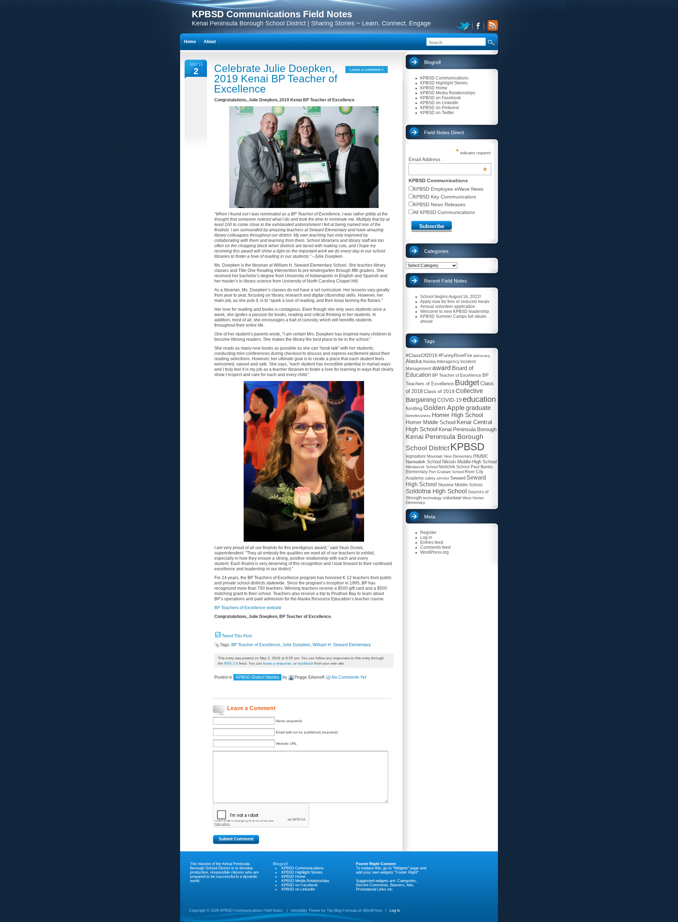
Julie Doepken (296, 644)
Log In (394, 910)
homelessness (418, 416)
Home (190, 41)
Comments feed (435, 547)
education (479, 399)
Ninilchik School (454, 467)
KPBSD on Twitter (437, 112)
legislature (416, 456)
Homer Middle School (431, 422)
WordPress (372, 910)
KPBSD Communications (444, 78)
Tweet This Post (237, 635)
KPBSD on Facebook (440, 97)
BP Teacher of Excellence (255, 644)
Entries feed (431, 542)
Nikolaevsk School (422, 467)
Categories (436, 251)
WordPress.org (434, 552)
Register (428, 532)
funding (414, 408)
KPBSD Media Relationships (447, 92)
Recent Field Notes (445, 281)
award (441, 367)
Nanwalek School (423, 461)
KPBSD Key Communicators (444, 197)
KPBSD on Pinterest (439, 107)
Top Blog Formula (342, 910)
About (210, 41)
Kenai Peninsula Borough (467, 429)
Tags (429, 341)
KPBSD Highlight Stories (444, 83)
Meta (429, 516)
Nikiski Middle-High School (469, 461)
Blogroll (432, 62)
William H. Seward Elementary (342, 644)
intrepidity (299, 910)
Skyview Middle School (460, 485)
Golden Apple (444, 407)
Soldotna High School (436, 491)
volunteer (452, 497)
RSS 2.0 (231, 663)
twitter (464, 25)
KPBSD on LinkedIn (439, 102)
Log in (426, 537)
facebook (478, 25)
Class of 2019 (439, 391)
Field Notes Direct (444, 132)
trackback (305, 663)
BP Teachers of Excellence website (247, 607)
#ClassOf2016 (422, 355)
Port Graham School (446, 472)
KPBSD (467, 446)
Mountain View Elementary (449, 456)
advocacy (481, 355)
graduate (478, 407)
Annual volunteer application (447, 306)
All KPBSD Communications (444, 212)
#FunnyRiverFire (455, 355)
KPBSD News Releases (439, 204)
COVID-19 (449, 400)
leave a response (277, 663)
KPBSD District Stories (257, 677)
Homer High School (457, 415)
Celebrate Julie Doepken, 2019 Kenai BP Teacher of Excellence (275, 79)
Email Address (448, 159)
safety (430, 478)
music (480, 456)
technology (432, 498)
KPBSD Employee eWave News (448, 189)
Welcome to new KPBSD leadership (454, 311)
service (442, 478)
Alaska (414, 361)
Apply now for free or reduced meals (454, 301)
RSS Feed (491, 25)
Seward (457, 478)
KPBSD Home (433, 87)
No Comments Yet (349, 677)
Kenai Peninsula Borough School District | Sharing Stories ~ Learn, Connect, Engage (311, 18)
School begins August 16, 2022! (450, 296)
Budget (467, 382)
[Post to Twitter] (217, 635)
